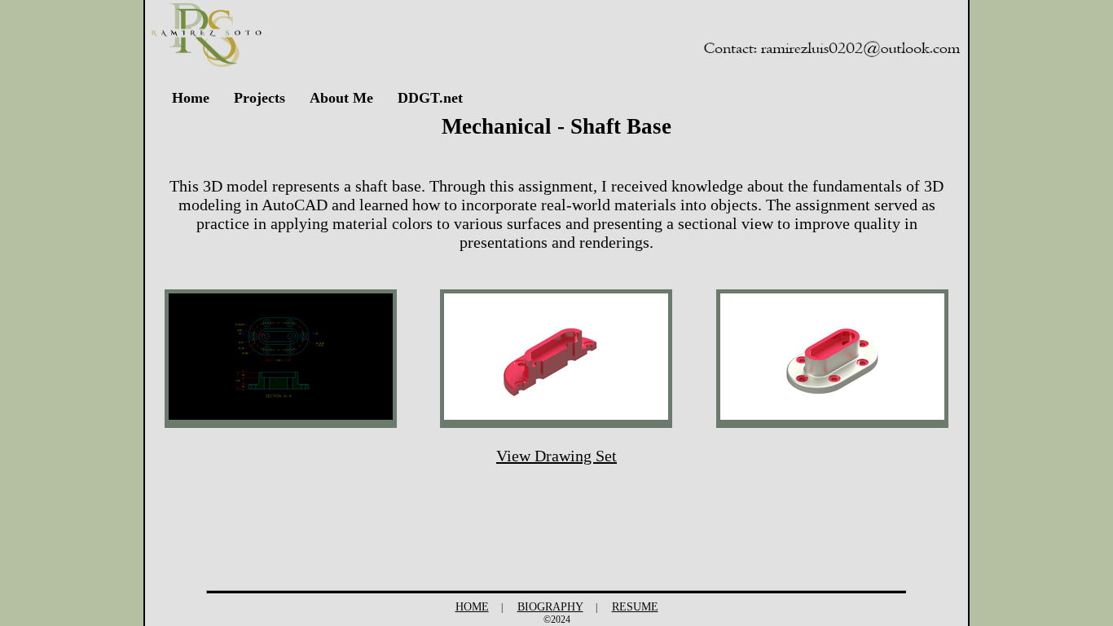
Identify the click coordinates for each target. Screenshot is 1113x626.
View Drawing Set (556, 456)
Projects (259, 98)
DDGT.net (430, 98)
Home (190, 98)
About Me (341, 98)
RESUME (635, 607)
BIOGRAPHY (550, 607)
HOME (472, 607)
